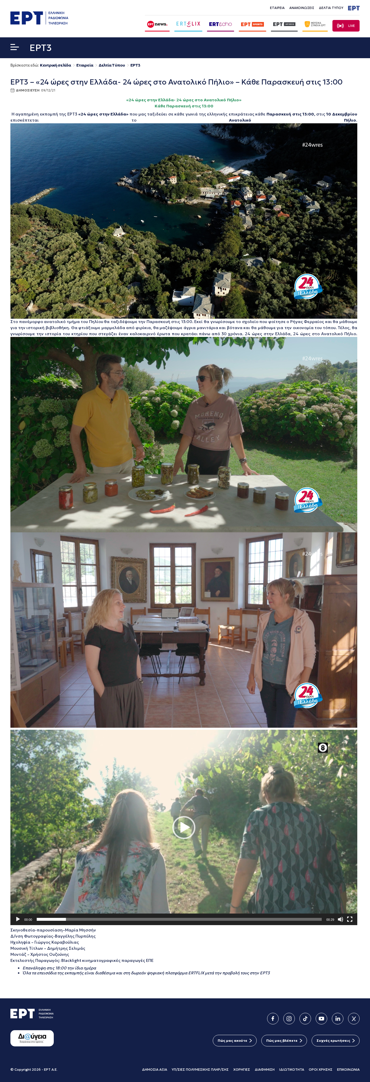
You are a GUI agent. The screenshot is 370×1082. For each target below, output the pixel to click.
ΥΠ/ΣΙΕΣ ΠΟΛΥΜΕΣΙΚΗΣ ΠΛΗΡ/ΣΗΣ (200, 1069)
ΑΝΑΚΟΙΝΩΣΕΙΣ (301, 8)
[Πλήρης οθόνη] (350, 919)
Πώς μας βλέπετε (281, 1040)
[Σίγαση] (340, 919)
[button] (14, 48)
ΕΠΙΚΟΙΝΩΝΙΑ (348, 1069)
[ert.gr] (39, 23)
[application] (183, 827)
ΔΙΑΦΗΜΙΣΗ (265, 1069)
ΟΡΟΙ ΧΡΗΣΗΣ (320, 1069)
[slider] (179, 919)
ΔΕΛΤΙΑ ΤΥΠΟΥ (331, 8)
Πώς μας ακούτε (232, 1040)
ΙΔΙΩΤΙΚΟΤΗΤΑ (291, 1069)
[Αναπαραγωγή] (18, 919)
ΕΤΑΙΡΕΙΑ (277, 8)
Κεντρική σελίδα (55, 65)
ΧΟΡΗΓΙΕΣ (241, 1069)
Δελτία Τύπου (112, 65)
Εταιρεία (84, 65)
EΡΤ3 (135, 65)
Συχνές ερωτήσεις (333, 1040)
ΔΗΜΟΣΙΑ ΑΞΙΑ (154, 1069)
